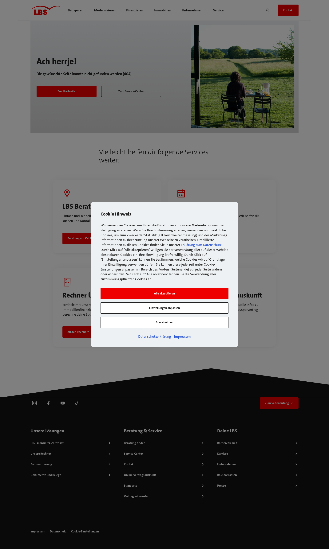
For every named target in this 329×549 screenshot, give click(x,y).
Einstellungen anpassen (164, 308)
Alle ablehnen (164, 322)
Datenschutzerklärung (154, 336)
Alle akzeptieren (164, 293)
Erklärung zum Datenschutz (201, 245)
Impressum (182, 336)
